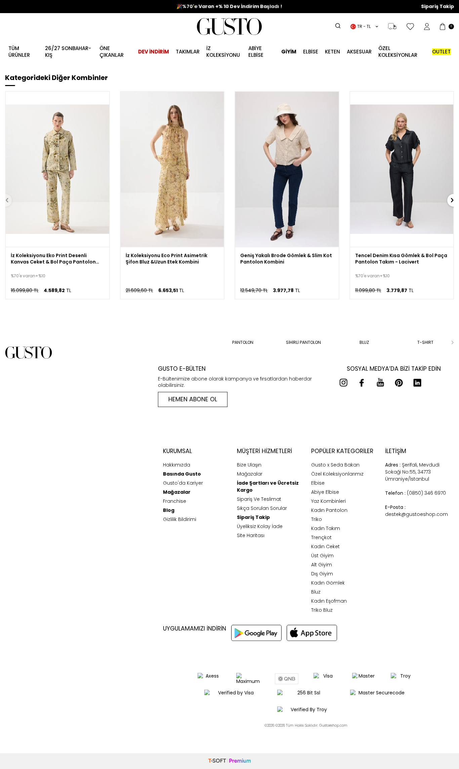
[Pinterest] (399, 382)
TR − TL (364, 26)
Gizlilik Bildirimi (179, 519)
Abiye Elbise (325, 492)
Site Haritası (250, 535)
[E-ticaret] (229, 761)
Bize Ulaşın (249, 464)
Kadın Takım (325, 528)
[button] (159, 342)
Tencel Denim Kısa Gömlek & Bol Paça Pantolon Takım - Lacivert (401, 258)
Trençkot (321, 537)
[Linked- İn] (417, 382)
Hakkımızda (176, 464)
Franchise (174, 501)
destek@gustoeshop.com (416, 511)
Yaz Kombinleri (328, 501)
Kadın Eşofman (329, 601)
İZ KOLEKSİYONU (223, 51)
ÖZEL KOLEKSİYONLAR (397, 51)
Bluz (316, 592)
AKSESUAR (359, 51)
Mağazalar (249, 474)
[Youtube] (380, 382)
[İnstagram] (343, 382)
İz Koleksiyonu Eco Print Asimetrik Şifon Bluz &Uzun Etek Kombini (166, 258)
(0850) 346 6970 (415, 493)
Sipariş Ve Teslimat (259, 499)
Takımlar (188, 51)
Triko (316, 519)
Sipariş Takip (437, 6)
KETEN (332, 51)
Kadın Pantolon (329, 510)
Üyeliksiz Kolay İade (260, 526)
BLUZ (364, 342)
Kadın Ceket (325, 546)
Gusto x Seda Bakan (335, 464)
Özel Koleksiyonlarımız (337, 474)
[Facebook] (362, 382)
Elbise (310, 51)
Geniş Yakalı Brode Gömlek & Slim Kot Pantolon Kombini (286, 258)
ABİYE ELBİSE (255, 51)
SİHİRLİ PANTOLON (303, 342)
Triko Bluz (322, 610)
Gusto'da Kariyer (183, 483)
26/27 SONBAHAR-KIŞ (68, 51)
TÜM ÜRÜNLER (19, 51)
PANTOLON (242, 342)
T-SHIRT (425, 342)
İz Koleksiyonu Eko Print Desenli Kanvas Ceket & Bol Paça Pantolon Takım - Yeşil (53, 258)
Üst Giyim (322, 555)
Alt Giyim (321, 564)
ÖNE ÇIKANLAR (111, 51)
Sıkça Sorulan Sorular (262, 508)
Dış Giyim (322, 573)
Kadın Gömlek (328, 582)
